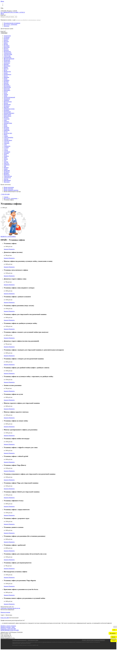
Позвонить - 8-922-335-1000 (8, 628)
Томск (5, 157)
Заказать (6, 249)
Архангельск (7, 35)
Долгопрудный (8, 54)
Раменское (6, 130)
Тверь (5, 154)
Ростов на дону (8, 133)
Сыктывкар (7, 151)
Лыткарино (7, 98)
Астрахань (7, 37)
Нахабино (6, 110)
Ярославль (7, 182)
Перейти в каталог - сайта (8, 627)
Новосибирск (7, 116)
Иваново (6, 64)
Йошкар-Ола (7, 71)
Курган (6, 91)
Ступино (6, 147)
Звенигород (7, 61)
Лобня (5, 96)
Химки (6, 169)
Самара (6, 136)
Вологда (6, 48)
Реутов (6, 131)
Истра (5, 70)
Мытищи (6, 107)
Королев (6, 83)
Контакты (6, 26)
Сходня (6, 150)
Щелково (6, 173)
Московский (7, 104)
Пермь (5, 126)
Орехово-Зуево (8, 123)
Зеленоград (7, 63)
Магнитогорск (8, 101)
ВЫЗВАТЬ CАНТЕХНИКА (8, 236)
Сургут (6, 149)
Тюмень (6, 161)
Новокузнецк (7, 114)
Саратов (6, 139)
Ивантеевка (7, 65)
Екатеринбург (7, 57)
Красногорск (7, 87)
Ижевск (6, 67)
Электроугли (7, 177)
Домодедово (7, 55)
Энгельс (6, 179)
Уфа (5, 166)
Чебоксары (7, 170)
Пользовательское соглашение (12, 23)
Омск (5, 120)
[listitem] (4, 608)
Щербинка (7, 174)
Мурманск (6, 106)
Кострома (6, 84)
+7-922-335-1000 (5, 194)
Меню (2, 1)
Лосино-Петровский (9, 97)
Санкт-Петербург (8, 137)
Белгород (6, 41)
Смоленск (6, 143)
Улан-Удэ (6, 163)
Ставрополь (7, 146)
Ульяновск (6, 164)
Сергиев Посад (8, 140)
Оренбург (6, 121)
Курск (5, 93)
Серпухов (6, 141)
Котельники (7, 86)
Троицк (6, 159)
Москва (6, 103)
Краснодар (7, 88)
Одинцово (6, 118)
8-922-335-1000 (5, 617)
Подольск (6, 127)
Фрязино (6, 167)
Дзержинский (7, 53)
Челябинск (7, 171)
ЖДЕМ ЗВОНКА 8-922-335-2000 (10, 630)
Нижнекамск (7, 111)
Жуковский (7, 60)
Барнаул (6, 40)
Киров (5, 78)
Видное (6, 44)
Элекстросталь (8, 176)
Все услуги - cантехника (10, 24)
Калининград (7, 74)
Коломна (6, 81)
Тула (5, 160)
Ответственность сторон (32, 640)
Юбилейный (7, 180)
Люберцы (6, 100)
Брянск (6, 43)
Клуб (3, 31)
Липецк (6, 94)
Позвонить (12, 249)
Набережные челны (9, 108)
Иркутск (6, 68)
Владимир (6, 45)
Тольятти (6, 156)
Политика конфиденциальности (19, 640)
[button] (113, 633)
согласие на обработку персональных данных (28, 20)
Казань (6, 73)
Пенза (5, 124)
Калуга (6, 75)
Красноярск (7, 90)
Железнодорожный (9, 58)
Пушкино (6, 129)
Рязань (5, 134)
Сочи (5, 144)
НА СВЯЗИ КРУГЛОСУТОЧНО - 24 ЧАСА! (13, 12)
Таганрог (6, 153)
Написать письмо (5, 612)
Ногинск (6, 117)
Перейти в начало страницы (8, 626)
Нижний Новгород (9, 113)
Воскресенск (7, 51)
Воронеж (6, 50)
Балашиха (6, 38)
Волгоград (7, 47)
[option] (60, 35)
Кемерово (6, 77)
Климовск (6, 80)
